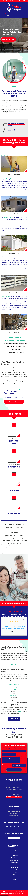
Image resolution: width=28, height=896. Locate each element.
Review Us (4, 893)
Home (14, 851)
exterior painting (8, 217)
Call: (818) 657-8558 (8, 39)
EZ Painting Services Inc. (18, 102)
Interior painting (6, 178)
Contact (19, 711)
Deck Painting (14, 870)
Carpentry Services (15, 337)
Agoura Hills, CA (14, 690)
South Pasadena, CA (14, 684)
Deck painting (6, 296)
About (14, 853)
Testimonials (14, 872)
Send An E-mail (14, 401)
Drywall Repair (10, 340)
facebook (10, 838)
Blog (14, 880)
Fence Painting (14, 867)
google (15, 838)
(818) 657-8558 (14, 392)
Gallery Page (14, 718)
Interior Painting (14, 863)
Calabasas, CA (14, 688)
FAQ (15, 882)
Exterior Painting (14, 865)
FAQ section (13, 665)
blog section (8, 382)
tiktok (18, 838)
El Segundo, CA (14, 695)
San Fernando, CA (14, 686)
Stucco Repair (21, 340)
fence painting (20, 259)
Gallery (14, 877)
